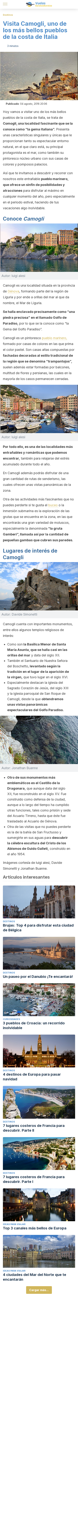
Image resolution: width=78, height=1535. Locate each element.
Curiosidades (11, 1019)
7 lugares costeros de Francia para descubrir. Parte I (34, 1179)
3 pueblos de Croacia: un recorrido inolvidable (34, 1025)
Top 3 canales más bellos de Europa (34, 1228)
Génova (13, 291)
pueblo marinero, (54, 338)
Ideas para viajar (14, 1224)
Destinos (8, 15)
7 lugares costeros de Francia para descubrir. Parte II (34, 1128)
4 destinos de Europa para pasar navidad (32, 1076)
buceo (53, 505)
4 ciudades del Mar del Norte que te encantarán (34, 1277)
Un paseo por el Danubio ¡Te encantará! (38, 976)
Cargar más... (39, 1290)
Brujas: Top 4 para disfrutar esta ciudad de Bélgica (38, 927)
